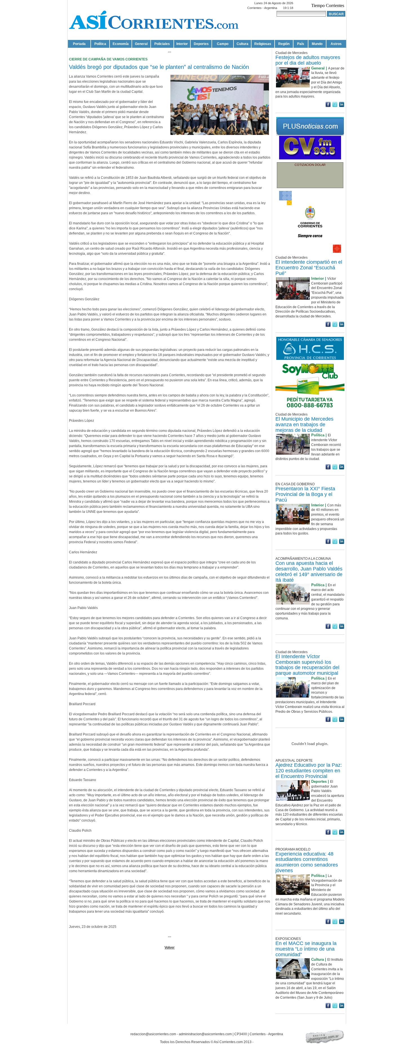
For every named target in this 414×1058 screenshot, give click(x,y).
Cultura (242, 44)
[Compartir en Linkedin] (341, 105)
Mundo (317, 44)
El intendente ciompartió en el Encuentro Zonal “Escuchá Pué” (308, 267)
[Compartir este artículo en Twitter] (335, 105)
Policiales (162, 44)
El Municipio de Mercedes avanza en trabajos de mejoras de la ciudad (304, 424)
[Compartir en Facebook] (328, 105)
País (300, 44)
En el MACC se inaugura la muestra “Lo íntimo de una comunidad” (306, 948)
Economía (121, 44)
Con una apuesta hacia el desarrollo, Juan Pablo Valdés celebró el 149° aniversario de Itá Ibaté (308, 571)
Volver (169, 947)
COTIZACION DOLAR (310, 164)
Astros (336, 44)
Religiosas (262, 44)
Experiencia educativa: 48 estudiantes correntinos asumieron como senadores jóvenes (306, 862)
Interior (182, 44)
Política (100, 44)
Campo (222, 44)
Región (284, 44)
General (141, 44)
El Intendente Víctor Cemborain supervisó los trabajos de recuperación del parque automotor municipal (307, 665)
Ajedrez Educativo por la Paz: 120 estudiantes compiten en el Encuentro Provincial (308, 770)
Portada (79, 44)
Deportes (201, 44)
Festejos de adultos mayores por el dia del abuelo (307, 60)
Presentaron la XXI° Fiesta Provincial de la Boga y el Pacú (305, 494)
